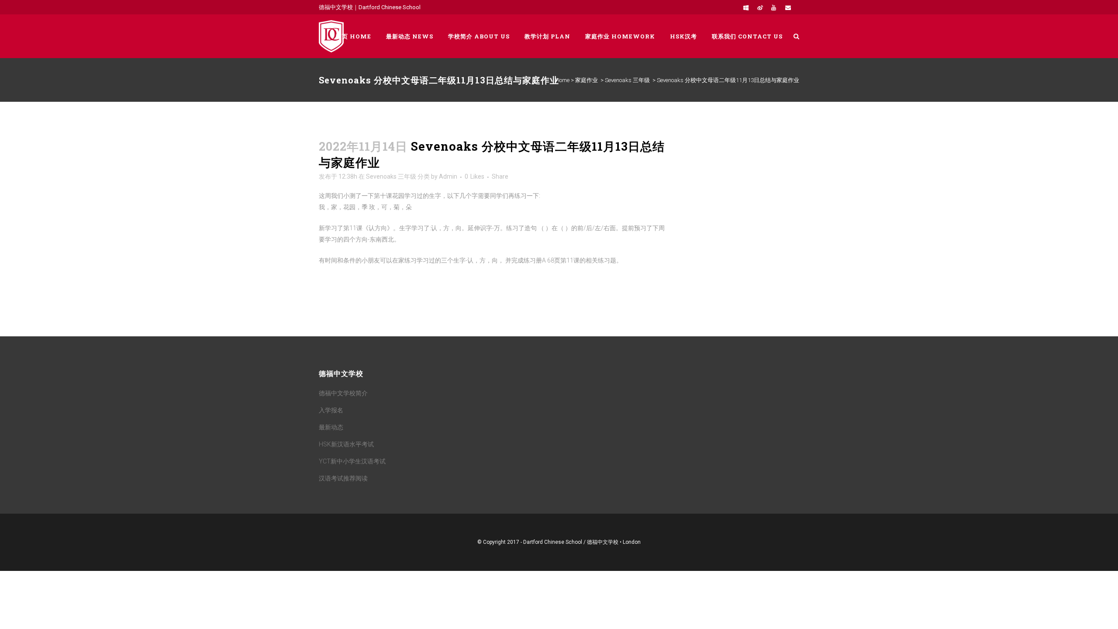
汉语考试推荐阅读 (343, 478)
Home (562, 80)
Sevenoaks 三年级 (627, 80)
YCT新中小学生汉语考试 (352, 461)
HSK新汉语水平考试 (346, 444)
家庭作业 (586, 80)
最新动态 (331, 427)
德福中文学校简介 (343, 393)
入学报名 (331, 410)
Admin (448, 176)
